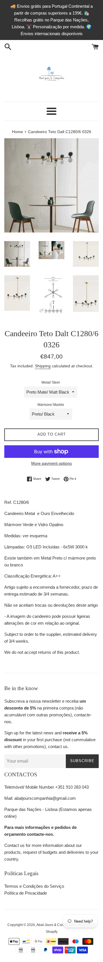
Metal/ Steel (50, 382)
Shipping (43, 366)
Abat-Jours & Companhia (56, 925)
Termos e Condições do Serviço (34, 886)
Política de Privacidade (25, 893)
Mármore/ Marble (50, 405)
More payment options (51, 463)
